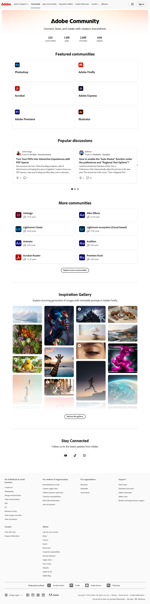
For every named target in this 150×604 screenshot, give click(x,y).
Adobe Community (125, 492)
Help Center (123, 484)
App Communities (49, 4)
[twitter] (38, 595)
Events (94, 4)
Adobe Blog (47, 576)
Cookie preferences (137, 595)
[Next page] (137, 165)
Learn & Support (20, 4)
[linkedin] (43, 595)
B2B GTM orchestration (51, 500)
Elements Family (11, 511)
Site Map (130, 599)
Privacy (114, 595)
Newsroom (47, 548)
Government (85, 492)
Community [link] (35, 4)
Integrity (46, 568)
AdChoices (141, 599)
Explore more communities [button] (75, 270)
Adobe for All (47, 572)
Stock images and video (13, 515)
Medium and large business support (131, 500)
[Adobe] (6, 4)
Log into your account (50, 532)
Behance (104, 4)
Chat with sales (10, 532)
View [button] (36, 319)
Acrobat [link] (33, 154)
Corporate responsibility (51, 552)
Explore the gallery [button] (75, 416)
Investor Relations (49, 556)
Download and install (126, 488)
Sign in (141, 4)
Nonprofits (84, 488)
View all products (11, 519)
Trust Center (47, 564)
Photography (9, 491)
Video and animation (12, 499)
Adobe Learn (123, 496)
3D (6, 507)
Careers (45, 540)
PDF (6, 503)
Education (84, 484)
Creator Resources (82, 4)
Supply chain (47, 560)
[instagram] (32, 595)
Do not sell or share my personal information (109, 599)
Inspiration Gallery (66, 4)
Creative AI (9, 487)
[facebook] (27, 595)
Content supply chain (50, 488)
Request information (12, 536)
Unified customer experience (53, 492)
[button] (132, 4)
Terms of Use (123, 595)
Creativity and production (52, 496)
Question (106, 154)
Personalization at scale (51, 484)
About (45, 536)
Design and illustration (13, 495)
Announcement (44, 154)
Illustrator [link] (97, 154)
